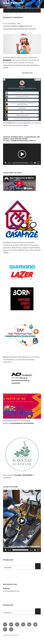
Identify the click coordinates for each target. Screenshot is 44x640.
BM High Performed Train (12, 357)
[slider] (20, 549)
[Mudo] (35, 163)
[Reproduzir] (6, 163)
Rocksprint (7, 60)
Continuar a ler (27, 72)
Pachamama (7, 421)
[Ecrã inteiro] (38, 163)
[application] (22, 154)
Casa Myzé (7, 242)
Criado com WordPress (10, 635)
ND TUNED (15, 378)
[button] (22, 154)
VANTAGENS (7, 123)
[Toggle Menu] (37, 10)
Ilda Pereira (13, 3)
